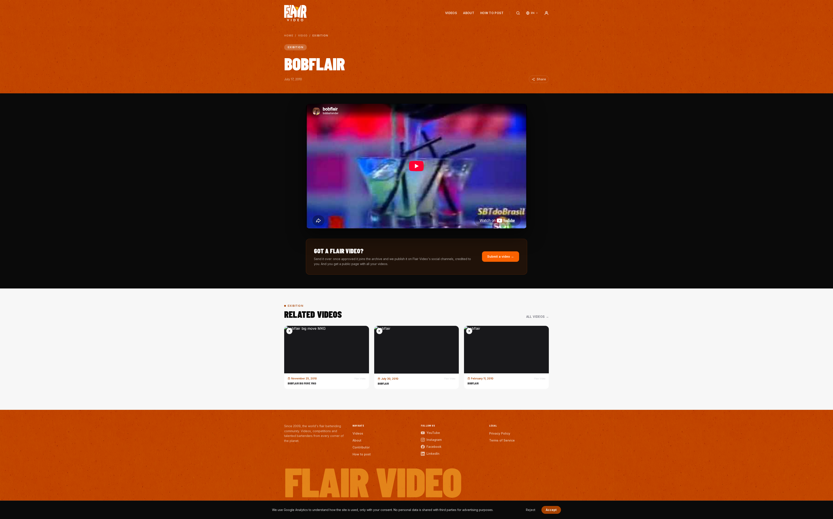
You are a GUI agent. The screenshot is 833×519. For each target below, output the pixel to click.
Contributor (361, 447)
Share (541, 79)
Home (288, 35)
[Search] (518, 13)
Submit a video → (500, 256)
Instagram (434, 440)
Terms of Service (502, 440)
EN (533, 13)
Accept (551, 510)
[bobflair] (416, 357)
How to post (492, 13)
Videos (451, 13)
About (468, 13)
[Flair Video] (295, 13)
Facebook (433, 446)
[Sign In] (546, 13)
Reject (530, 510)
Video (303, 35)
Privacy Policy (499, 433)
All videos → (537, 316)
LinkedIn (432, 453)
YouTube (433, 433)
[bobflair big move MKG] (326, 357)
